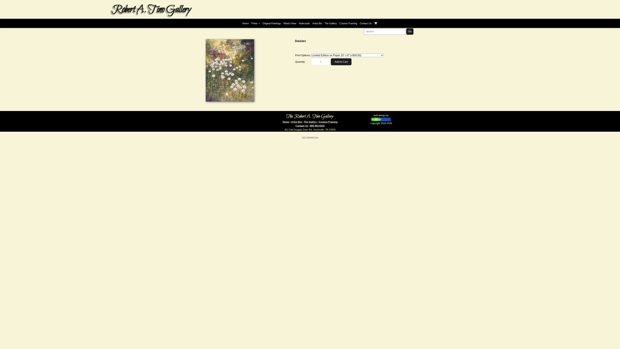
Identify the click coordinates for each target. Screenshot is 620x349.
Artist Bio (296, 122)
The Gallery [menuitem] (331, 23)
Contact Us (301, 125)
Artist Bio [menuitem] (317, 23)
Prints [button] (254, 23)
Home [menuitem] (245, 23)
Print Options (302, 55)
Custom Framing (328, 122)
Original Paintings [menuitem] (272, 23)
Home (286, 122)
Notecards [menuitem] (304, 23)
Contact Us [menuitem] (366, 23)
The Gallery (310, 122)
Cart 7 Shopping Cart (310, 137)
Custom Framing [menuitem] (348, 23)
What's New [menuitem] (290, 23)
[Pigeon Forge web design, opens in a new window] (381, 119)
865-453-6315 (317, 125)
